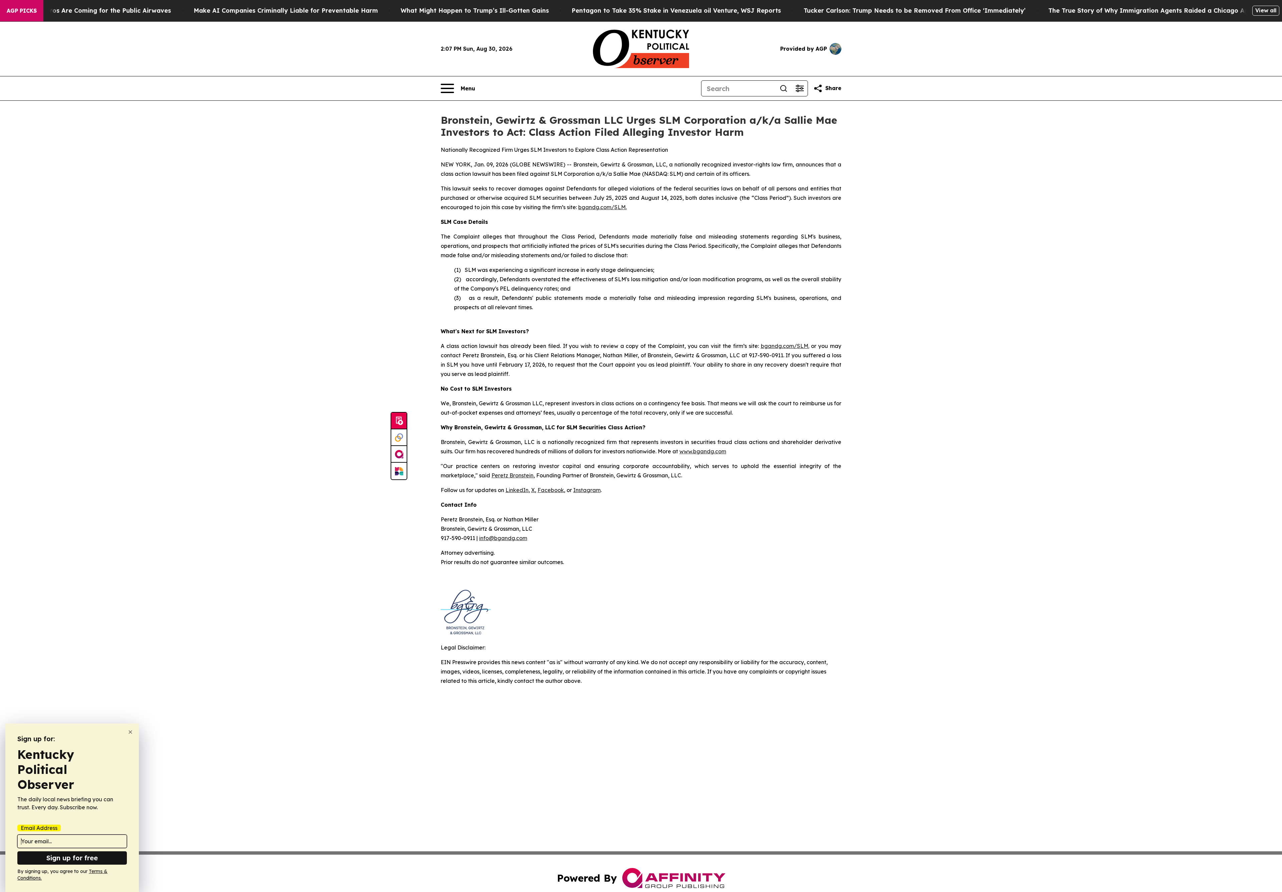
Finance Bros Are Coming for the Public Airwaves (95, 10)
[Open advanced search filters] (800, 88)
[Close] (130, 732)
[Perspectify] (399, 437)
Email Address (39, 828)
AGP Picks (22, 10)
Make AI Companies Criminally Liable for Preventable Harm (286, 10)
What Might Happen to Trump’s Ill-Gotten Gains (475, 10)
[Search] (784, 88)
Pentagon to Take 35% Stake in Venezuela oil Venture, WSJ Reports (676, 10)
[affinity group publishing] (399, 454)
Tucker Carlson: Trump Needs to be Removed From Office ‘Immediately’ (915, 10)
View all (1265, 10)
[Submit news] (399, 421)
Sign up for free (72, 858)
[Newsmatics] (399, 471)
